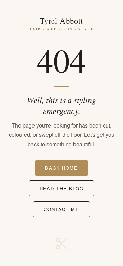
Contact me (61, 209)
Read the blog (62, 188)
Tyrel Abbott (61, 23)
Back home (61, 168)
